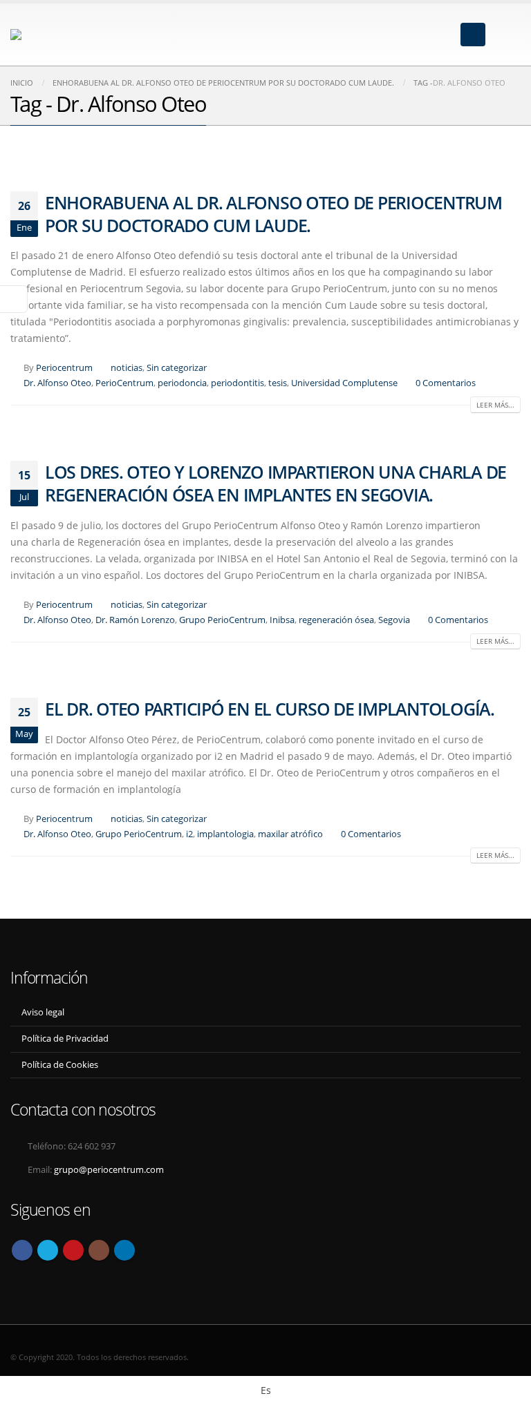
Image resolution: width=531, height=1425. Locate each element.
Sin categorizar (177, 368)
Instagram (98, 1250)
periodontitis (237, 383)
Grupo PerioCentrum (222, 620)
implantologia (225, 834)
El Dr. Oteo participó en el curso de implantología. (269, 708)
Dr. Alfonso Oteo (57, 383)
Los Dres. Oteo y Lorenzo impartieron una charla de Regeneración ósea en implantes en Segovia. (275, 483)
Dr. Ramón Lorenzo (135, 620)
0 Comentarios (446, 383)
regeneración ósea (336, 620)
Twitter (47, 1250)
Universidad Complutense (344, 383)
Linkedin (124, 1250)
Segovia (394, 620)
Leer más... (495, 405)
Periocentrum (64, 368)
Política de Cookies (59, 1065)
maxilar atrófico (290, 834)
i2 (189, 834)
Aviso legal (42, 1012)
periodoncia (182, 383)
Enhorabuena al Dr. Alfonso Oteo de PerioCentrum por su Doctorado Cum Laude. (273, 214)
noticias (126, 368)
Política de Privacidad (65, 1038)
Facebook (22, 1250)
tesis (277, 383)
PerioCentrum (124, 383)
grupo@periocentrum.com (109, 1170)
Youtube (73, 1250)
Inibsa (282, 620)
